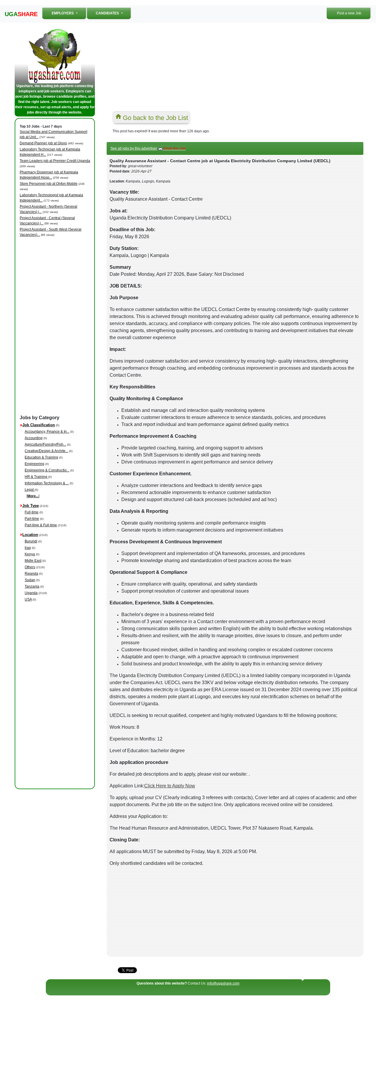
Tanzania (32, 586)
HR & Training (36, 477)
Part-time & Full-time (41, 525)
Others (30, 567)
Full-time (31, 512)
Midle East (33, 561)
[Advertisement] (56, 326)
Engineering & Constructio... (47, 470)
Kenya (30, 554)
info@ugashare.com (223, 983)
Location (30, 534)
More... (32, 496)
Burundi (31, 541)
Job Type (30, 505)
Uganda (31, 593)
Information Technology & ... (47, 483)
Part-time (32, 519)
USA (28, 599)
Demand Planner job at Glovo (43, 143)
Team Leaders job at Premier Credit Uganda (55, 161)
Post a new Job (349, 13)
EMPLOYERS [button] (69, 13)
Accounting (34, 438)
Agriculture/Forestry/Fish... (45, 444)
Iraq (28, 548)
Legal (30, 490)
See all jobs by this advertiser (133, 148)
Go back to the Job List (155, 117)
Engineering (34, 464)
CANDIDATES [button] (108, 13)
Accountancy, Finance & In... (47, 431)
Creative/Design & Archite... (46, 451)
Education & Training (41, 457)
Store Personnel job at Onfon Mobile (49, 184)
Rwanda (31, 573)
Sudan (30, 580)
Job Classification (38, 425)
